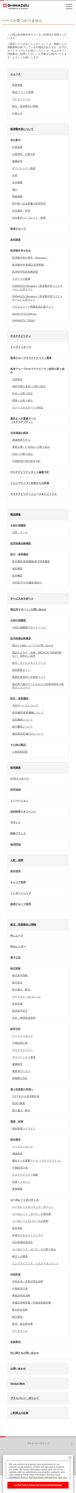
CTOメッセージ (19, 778)
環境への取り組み (22, 400)
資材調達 (15, 239)
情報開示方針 (20, 1078)
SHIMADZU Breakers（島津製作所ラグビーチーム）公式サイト (37, 298)
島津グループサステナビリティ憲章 (31, 357)
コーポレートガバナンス (24, 1199)
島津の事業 (18, 1103)
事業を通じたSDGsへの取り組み (31, 446)
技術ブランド (18, 833)
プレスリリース (21, 99)
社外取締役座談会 (22, 1242)
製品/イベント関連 (23, 92)
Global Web (17, 1383)
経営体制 (17, 1228)
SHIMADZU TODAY (23, 320)
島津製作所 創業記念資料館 (28, 264)
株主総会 (17, 982)
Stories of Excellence (24, 313)
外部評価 (17, 1003)
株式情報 (15, 968)
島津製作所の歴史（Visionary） (30, 257)
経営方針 (15, 1028)
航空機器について (22, 726)
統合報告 (15, 1139)
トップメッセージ (20, 346)
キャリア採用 (18, 882)
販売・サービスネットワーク (29, 662)
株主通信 (17, 1316)
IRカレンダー (18, 946)
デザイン (15, 822)
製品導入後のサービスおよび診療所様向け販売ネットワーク (38, 686)
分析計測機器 (18, 525)
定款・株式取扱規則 (23, 1017)
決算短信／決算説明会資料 (27, 1281)
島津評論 (15, 844)
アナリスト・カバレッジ (26, 996)
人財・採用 (16, 860)
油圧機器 (17, 568)
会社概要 (17, 182)
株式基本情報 (20, 975)
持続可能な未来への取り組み (29, 386)
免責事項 (15, 1341)
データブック (20, 1330)
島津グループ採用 (20, 904)
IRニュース (16, 935)
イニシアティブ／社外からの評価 (29, 482)
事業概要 (17, 196)
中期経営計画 (20, 1042)
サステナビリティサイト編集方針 (29, 472)
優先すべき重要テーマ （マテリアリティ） (23, 420)
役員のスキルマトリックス (27, 1235)
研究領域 (15, 789)
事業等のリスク (21, 1071)
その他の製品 (18, 744)
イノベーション (19, 800)
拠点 (14, 189)
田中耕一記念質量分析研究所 (29, 203)
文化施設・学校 (21, 210)
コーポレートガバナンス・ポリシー (32, 1206)
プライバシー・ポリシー (24, 1398)
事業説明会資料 (21, 1295)
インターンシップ (20, 893)
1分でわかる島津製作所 (25, 1096)
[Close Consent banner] (70, 1458)
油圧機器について (22, 719)
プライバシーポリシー (38, 1443)
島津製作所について (22, 129)
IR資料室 (15, 1274)
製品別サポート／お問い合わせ (28, 609)
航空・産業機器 (19, 698)
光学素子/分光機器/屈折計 (27, 582)
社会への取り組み (22, 393)
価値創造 (17, 1153)
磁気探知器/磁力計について (28, 733)
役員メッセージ (21, 1181)
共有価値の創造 (19, 432)
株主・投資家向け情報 (25, 106)
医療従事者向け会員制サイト (29, 677)
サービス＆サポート (22, 598)
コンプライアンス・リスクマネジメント (35, 1263)
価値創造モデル (21, 439)
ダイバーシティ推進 (23, 168)
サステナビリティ (20, 335)
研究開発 (15, 767)
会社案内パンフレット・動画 (29, 217)
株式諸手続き (20, 1010)
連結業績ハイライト (23, 1128)
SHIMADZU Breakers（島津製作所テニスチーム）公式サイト (37, 287)
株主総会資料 (20, 1309)
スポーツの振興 (21, 278)
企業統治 (17, 379)
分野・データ (20, 532)
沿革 (14, 175)
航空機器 (17, 575)
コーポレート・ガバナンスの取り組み (34, 1249)
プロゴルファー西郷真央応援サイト (32, 306)
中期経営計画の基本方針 (26, 461)
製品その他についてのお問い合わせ (32, 645)
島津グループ (18, 228)
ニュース (15, 74)
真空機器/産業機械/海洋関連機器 (31, 561)
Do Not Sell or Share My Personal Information (38, 1485)
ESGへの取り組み (22, 453)
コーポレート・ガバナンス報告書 (31, 1213)
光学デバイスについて (25, 705)
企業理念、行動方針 (23, 154)
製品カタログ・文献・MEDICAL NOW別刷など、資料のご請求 (36, 654)
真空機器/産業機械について (28, 712)
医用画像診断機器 (20, 543)
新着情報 (17, 84)
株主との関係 (20, 1256)
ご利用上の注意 (19, 1412)
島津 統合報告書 (22, 1323)
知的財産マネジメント (23, 811)
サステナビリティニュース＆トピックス (33, 493)
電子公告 (15, 957)
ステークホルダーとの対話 (27, 407)
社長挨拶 (17, 147)
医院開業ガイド (21, 670)
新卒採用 (15, 871)
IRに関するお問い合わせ (24, 1352)
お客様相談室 (20, 751)
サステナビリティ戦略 (25, 1174)
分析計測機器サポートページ (29, 627)
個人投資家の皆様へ (22, 1089)
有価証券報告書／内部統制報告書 (31, 1302)
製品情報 (15, 514)
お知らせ (17, 113)
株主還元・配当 (21, 989)
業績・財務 (16, 1121)
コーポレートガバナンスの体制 (30, 1221)
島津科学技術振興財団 (25, 271)
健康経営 (17, 161)
